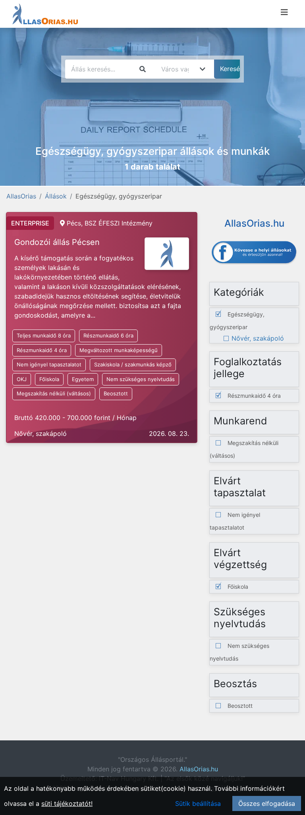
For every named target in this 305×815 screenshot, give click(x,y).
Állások (56, 196)
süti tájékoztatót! (67, 803)
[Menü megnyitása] (284, 12)
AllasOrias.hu (199, 769)
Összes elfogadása (266, 803)
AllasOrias (21, 196)
